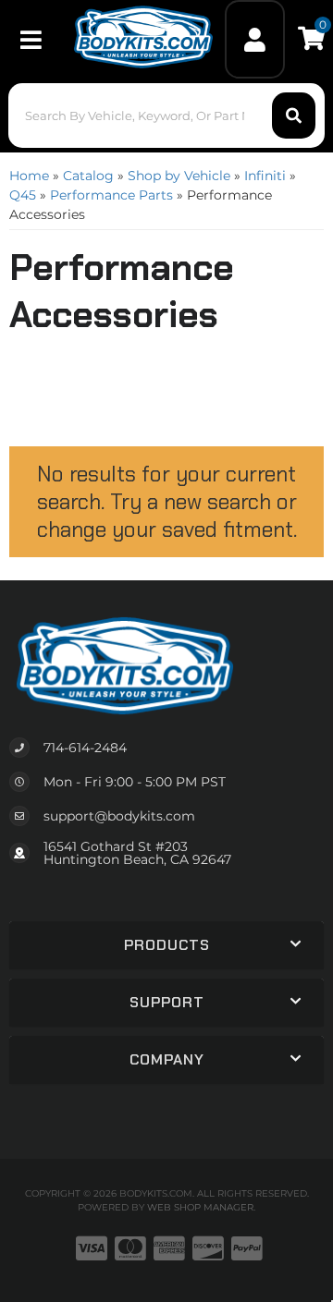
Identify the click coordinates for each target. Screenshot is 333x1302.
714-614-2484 (85, 747)
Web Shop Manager (200, 1207)
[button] (166, 115)
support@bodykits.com (119, 815)
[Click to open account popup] (255, 39)
